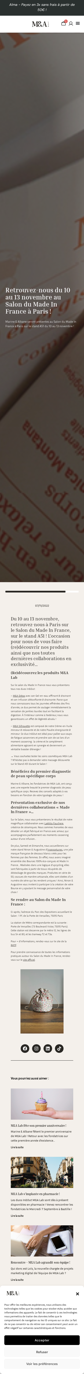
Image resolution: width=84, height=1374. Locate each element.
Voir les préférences (42, 1364)
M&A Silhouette (21, 726)
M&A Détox (19, 695)
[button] (77, 1294)
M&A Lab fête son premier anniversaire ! (38, 1125)
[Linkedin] (48, 1048)
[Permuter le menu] (78, 23)
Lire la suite (17, 1147)
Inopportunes (54, 849)
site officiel (29, 959)
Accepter (42, 1340)
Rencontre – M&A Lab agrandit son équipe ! (40, 1262)
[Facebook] (25, 1048)
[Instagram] (36, 1048)
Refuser (42, 1352)
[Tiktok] (59, 1048)
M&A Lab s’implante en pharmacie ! (35, 1194)
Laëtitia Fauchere (53, 823)
